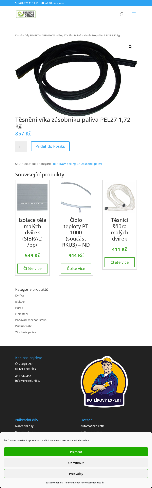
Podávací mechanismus (31, 320)
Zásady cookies (54, 482)
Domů (19, 35)
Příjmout (76, 452)
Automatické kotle (92, 426)
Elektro (20, 301)
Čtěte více (32, 268)
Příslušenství (23, 326)
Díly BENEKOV (33, 35)
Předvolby (76, 474)
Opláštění (21, 314)
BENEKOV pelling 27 (54, 35)
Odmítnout (76, 463)
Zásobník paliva (91, 164)
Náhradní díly (24, 426)
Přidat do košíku (50, 146)
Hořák (19, 308)
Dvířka (19, 295)
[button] (130, 46)
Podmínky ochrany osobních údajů (84, 482)
